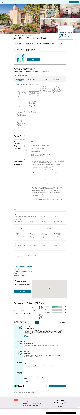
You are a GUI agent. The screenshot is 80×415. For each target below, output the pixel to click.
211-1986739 (60, 406)
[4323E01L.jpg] (20, 19)
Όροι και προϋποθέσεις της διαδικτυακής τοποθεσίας (37, 407)
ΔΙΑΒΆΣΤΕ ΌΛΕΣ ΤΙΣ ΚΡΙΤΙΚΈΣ (38, 386)
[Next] (72, 32)
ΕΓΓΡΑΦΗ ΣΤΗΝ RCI (62, 1)
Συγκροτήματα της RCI (36, 403)
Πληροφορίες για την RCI (37, 401)
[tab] (18, 43)
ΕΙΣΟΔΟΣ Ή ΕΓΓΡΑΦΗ (73, 1)
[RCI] (3, 2)
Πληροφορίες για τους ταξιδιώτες (26, 407)
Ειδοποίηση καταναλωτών (27, 405)
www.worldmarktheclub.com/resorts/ (20, 275)
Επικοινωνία (25, 403)
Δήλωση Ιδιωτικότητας (36, 405)
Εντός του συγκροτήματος (32, 322)
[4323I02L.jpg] (50, 26)
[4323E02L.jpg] (50, 11)
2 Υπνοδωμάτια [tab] (24, 75)
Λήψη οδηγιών (22, 291)
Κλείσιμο (15, 209)
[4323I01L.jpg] (70, 11)
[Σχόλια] (79, 407)
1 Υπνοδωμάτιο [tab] (18, 75)
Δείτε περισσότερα (26, 336)
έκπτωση (36, 321)
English (63, 322)
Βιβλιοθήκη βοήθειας (26, 401)
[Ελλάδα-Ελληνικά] (45, 1)
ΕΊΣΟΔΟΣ (33, 59)
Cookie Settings (61, 410)
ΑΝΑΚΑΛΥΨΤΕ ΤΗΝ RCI (52, 1)
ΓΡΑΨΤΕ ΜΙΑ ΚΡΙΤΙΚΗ (57, 386)
